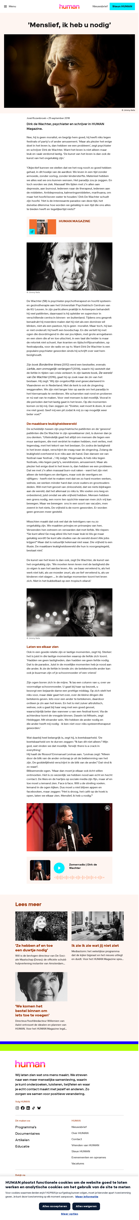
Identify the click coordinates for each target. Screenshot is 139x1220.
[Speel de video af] (69, 827)
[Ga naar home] (69, 6)
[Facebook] (23, 1108)
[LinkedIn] (28, 1108)
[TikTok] (34, 1108)
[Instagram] (17, 1108)
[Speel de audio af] (59, 868)
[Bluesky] (39, 1108)
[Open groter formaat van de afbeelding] (70, 266)
